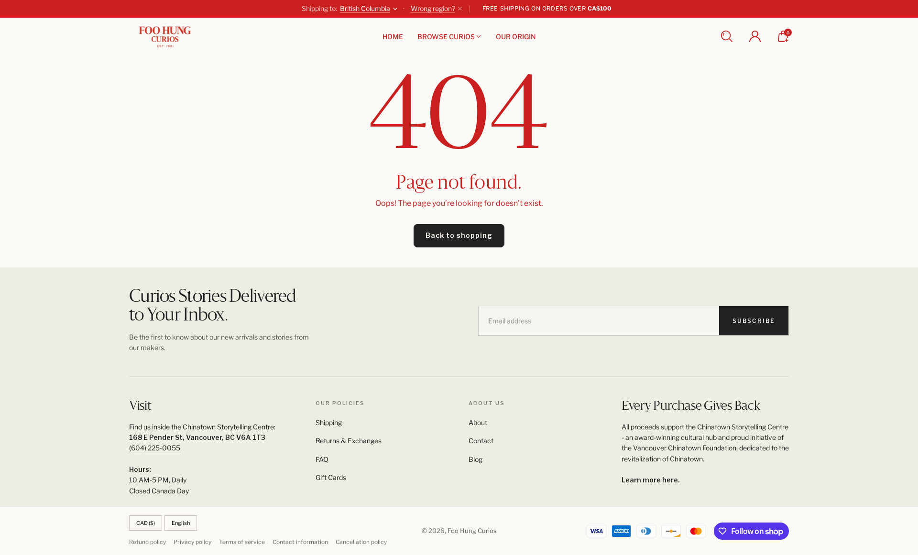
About (478, 422)
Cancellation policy (361, 541)
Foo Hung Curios (472, 530)
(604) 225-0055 (154, 448)
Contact (481, 441)
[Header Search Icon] (726, 36)
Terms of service (242, 541)
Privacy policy (192, 541)
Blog (475, 459)
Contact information (300, 541)
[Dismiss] (460, 9)
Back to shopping (459, 235)
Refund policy (147, 541)
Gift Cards (331, 477)
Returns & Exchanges (349, 441)
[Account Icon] (755, 36)
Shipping (329, 422)
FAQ (322, 459)
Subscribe (753, 320)
